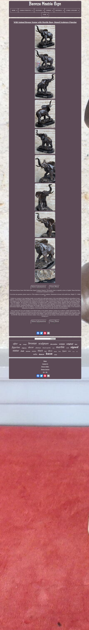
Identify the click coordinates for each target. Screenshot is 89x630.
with (67, 348)
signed (74, 347)
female (55, 351)
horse (73, 351)
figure (64, 351)
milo (35, 354)
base (49, 353)
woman (62, 344)
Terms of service (45, 369)
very (53, 348)
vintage (25, 344)
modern (34, 351)
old (77, 351)
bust (76, 344)
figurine (16, 347)
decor (31, 347)
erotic (55, 354)
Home (45, 361)
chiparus (24, 348)
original (69, 344)
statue (16, 350)
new (69, 351)
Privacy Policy (45, 366)
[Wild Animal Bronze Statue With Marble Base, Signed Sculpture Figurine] (45, 37)
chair (22, 351)
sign (20, 344)
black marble (47, 348)
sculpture (44, 343)
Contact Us (45, 364)
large (59, 351)
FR (46, 372)
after (15, 343)
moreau (28, 351)
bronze (32, 343)
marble (60, 347)
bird (45, 351)
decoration (53, 344)
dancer (41, 354)
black (40, 350)
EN (44, 372)
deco (50, 351)
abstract (38, 348)
